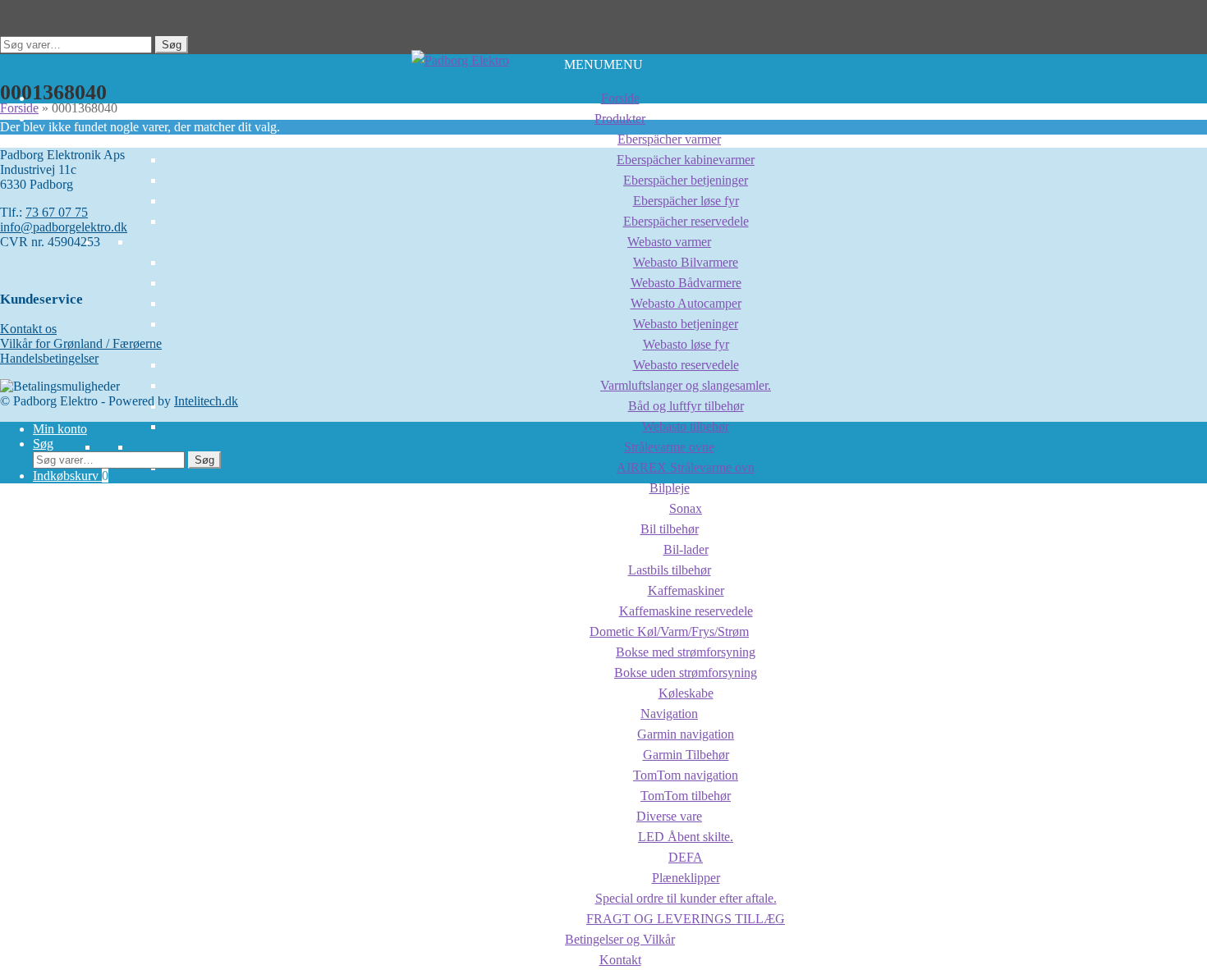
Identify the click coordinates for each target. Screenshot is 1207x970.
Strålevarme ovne (669, 447)
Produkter (619, 119)
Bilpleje (669, 488)
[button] (603, 64)
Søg (171, 45)
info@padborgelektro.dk (63, 227)
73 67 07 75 (56, 212)
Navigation (669, 714)
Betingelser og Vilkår (620, 939)
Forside (620, 98)
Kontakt (620, 960)
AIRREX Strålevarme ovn (686, 467)
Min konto (60, 429)
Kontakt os (28, 329)
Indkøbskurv (70, 476)
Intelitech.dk (206, 401)
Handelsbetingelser (49, 358)
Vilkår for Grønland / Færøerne (81, 343)
